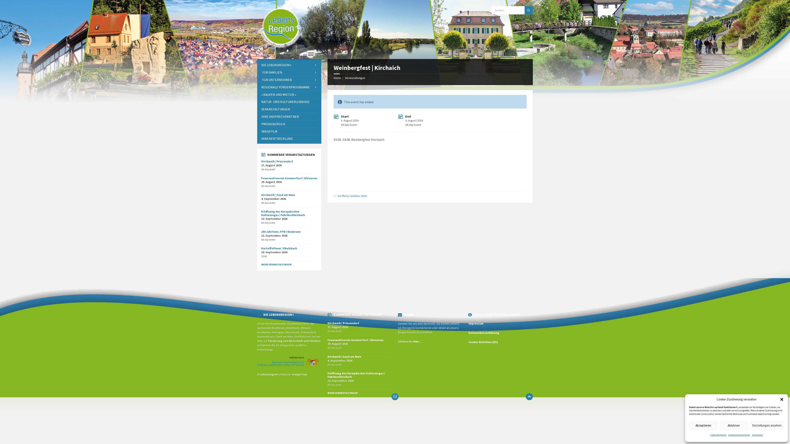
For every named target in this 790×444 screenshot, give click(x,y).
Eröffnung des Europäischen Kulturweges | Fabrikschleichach (283, 213)
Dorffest (343, 196)
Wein (364, 196)
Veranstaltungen (355, 78)
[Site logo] (280, 51)
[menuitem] (289, 65)
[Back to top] (529, 396)
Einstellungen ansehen (767, 425)
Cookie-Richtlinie (718, 435)
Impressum (757, 435)
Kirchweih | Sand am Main (278, 195)
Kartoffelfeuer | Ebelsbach (279, 248)
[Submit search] (529, 10)
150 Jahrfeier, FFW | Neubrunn (281, 232)
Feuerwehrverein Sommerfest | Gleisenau (289, 178)
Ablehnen (734, 425)
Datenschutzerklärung (739, 435)
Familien (355, 196)
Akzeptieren (703, 425)
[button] (782, 399)
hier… (417, 341)
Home (337, 78)
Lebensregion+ (269, 374)
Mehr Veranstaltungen (276, 264)
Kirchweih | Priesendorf (277, 161)
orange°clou (299, 374)
